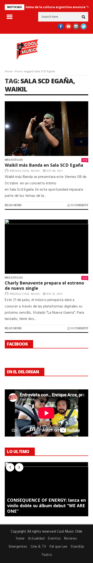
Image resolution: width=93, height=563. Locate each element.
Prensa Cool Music (25, 170)
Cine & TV (38, 547)
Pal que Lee (58, 547)
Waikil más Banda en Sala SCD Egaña (44, 165)
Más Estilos (14, 159)
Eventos (54, 538)
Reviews (70, 538)
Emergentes (18, 547)
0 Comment (79, 205)
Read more (13, 205)
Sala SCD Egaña (47, 80)
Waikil (16, 89)
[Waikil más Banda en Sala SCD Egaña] (46, 128)
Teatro (46, 555)
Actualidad (36, 538)
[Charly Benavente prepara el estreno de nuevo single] (46, 246)
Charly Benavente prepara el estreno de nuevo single (44, 285)
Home (9, 71)
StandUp (77, 547)
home (20, 538)
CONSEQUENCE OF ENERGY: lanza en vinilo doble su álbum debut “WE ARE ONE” (46, 505)
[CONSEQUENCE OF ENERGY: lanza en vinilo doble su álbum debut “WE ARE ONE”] (46, 489)
